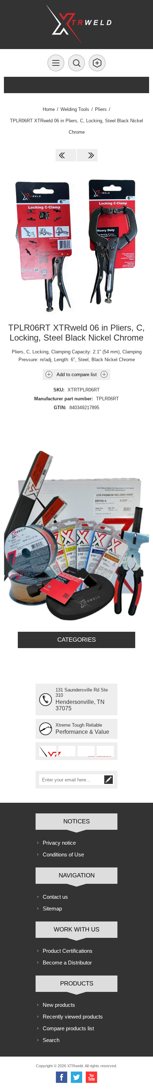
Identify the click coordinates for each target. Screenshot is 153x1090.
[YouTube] (91, 1077)
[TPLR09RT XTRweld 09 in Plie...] (87, 155)
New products (59, 1005)
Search (51, 1040)
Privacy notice (59, 843)
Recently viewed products (73, 1017)
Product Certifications (68, 951)
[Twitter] (76, 1077)
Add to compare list (77, 374)
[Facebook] (61, 1077)
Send (108, 779)
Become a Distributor (67, 963)
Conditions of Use (63, 854)
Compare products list (68, 1028)
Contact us (55, 897)
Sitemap (52, 908)
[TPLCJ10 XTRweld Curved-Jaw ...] (66, 155)
